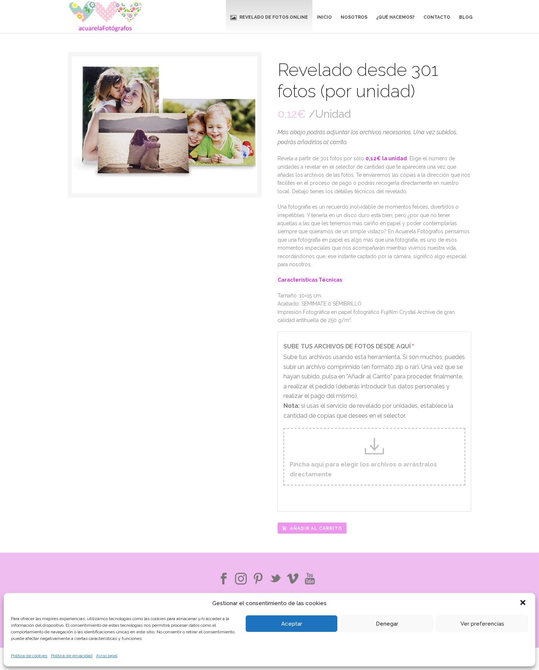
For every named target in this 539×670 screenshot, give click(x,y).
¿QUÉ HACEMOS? (395, 17)
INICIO (324, 17)
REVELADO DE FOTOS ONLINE (273, 17)
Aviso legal (106, 655)
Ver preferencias (482, 623)
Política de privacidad (71, 655)
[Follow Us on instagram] (241, 579)
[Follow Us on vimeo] (292, 579)
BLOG (466, 17)
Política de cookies (29, 655)
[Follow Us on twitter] (275, 579)
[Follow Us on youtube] (310, 579)
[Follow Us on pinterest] (258, 579)
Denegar (387, 623)
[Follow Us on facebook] (224, 579)
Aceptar (291, 623)
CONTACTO (436, 17)
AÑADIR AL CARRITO (316, 528)
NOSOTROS (354, 17)
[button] (523, 603)
